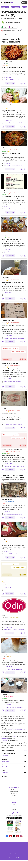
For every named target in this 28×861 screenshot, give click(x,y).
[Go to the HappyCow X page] (14, 836)
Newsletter (14, 797)
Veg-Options (7, 30)
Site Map (14, 809)
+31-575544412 (8, 627)
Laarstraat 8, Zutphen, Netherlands (13, 166)
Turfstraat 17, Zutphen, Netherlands (13, 123)
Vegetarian (14, 27)
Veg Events (14, 793)
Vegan (5, 27)
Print (25, 7)
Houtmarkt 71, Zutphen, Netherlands (13, 424)
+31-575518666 (7, 249)
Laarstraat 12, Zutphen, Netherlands (13, 295)
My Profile (14, 790)
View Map (6, 755)
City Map (5, 7)
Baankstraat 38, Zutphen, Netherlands (13, 80)
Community (14, 787)
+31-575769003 (8, 206)
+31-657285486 (8, 667)
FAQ (14, 804)
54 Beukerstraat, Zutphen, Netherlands (14, 338)
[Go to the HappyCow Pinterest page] (17, 836)
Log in (24, 2)
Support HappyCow (14, 853)
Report (5, 740)
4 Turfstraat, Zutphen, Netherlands (13, 669)
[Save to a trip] (21, 83)
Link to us (14, 808)
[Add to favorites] (25, 83)
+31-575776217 (7, 163)
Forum (14, 795)
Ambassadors (14, 791)
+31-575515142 (7, 378)
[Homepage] (8, 2)
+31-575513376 (7, 705)
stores (14, 736)
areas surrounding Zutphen (17, 730)
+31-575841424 (8, 511)
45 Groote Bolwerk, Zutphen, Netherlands (14, 209)
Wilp (3, 770)
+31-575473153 (7, 422)
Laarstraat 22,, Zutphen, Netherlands (13, 554)
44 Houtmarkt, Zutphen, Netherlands (13, 707)
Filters (20, 30)
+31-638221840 (7, 77)
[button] (25, 750)
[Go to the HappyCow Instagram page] (21, 836)
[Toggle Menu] (1, 2)
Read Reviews (9, 83)
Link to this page (5, 743)
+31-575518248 (7, 587)
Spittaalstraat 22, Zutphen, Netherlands (14, 629)
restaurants (4, 738)
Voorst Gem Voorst (8, 754)
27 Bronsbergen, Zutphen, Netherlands (14, 466)
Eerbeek (4, 776)
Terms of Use (14, 847)
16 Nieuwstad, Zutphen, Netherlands (13, 514)
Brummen (5, 759)
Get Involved (14, 799)
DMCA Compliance (14, 850)
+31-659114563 (7, 551)
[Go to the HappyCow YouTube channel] (10, 836)
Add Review (9, 593)
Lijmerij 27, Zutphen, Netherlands (12, 252)
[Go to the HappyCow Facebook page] (7, 836)
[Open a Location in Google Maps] (3, 83)
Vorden (4, 765)
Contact (14, 806)
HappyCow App (14, 813)
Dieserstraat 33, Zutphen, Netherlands (13, 590)
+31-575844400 (8, 335)
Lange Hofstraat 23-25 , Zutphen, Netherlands (12, 382)
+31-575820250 (8, 463)
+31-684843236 (8, 120)
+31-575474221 (7, 292)
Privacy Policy (14, 844)
